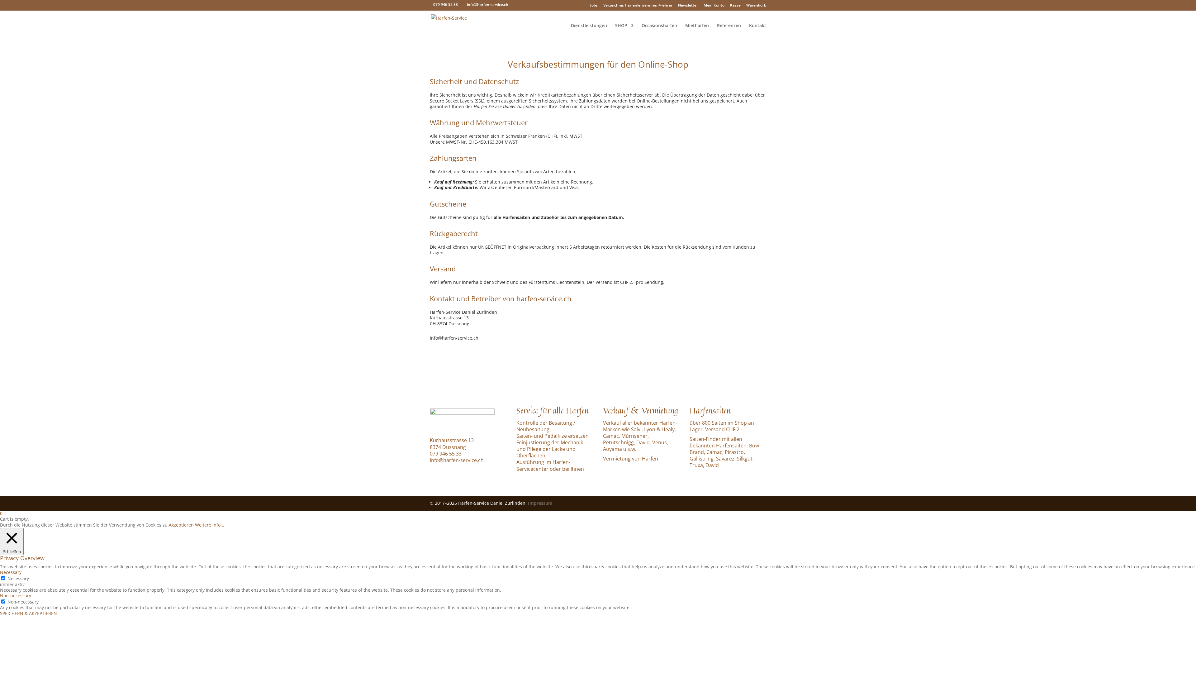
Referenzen (729, 25)
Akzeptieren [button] (181, 525)
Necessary (18, 578)
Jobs (594, 5)
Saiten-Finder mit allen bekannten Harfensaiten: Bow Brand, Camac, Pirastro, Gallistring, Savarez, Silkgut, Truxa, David (724, 452)
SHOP (621, 25)
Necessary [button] (10, 572)
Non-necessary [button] (15, 596)
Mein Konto (714, 5)
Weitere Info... (209, 525)
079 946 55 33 (445, 4)
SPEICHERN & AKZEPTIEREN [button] (28, 613)
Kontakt (757, 25)
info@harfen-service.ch (457, 460)
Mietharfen (697, 25)
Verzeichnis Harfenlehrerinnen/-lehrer (637, 5)
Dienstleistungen (589, 25)
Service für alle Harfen (552, 410)
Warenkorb (756, 5)
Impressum (540, 503)
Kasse (735, 5)
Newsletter (688, 5)
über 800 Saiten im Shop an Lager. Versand (722, 426)
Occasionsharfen (659, 25)
